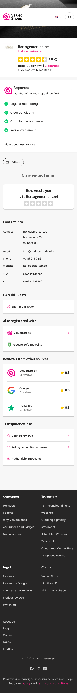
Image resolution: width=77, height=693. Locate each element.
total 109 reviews (30, 66)
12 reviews (25, 410)
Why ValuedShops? (15, 520)
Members (9, 505)
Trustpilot (25, 406)
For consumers (12, 534)
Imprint (8, 649)
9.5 (53, 59)
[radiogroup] (32, 59)
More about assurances (19, 144)
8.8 (67, 407)
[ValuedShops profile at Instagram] (38, 668)
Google (24, 388)
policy (26, 683)
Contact (8, 635)
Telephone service (53, 555)
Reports (8, 513)
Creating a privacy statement (53, 523)
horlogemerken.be (30, 51)
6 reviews (25, 392)
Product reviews (13, 597)
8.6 (67, 390)
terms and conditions (53, 683)
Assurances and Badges (18, 527)
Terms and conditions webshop (55, 509)
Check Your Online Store (57, 548)
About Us (9, 622)
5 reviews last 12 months (33, 70)
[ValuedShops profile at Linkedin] (45, 668)
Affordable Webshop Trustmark (54, 537)
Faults (7, 642)
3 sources (52, 66)
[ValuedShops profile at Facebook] (32, 668)
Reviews (8, 576)
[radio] (20, 59)
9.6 (67, 373)
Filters (16, 162)
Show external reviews (17, 590)
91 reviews (25, 375)
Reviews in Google (15, 583)
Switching (9, 605)
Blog (6, 628)
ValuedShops (28, 371)
